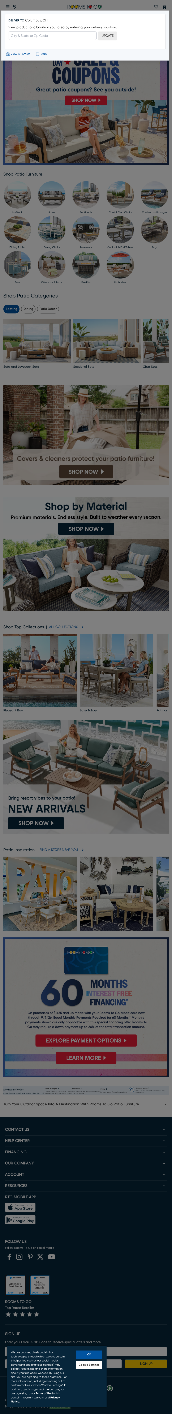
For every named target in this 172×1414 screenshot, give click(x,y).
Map (43, 54)
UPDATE (107, 35)
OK (89, 1354)
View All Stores (20, 54)
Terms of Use (44, 1393)
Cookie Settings (89, 1365)
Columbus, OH (36, 20)
